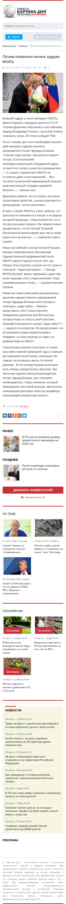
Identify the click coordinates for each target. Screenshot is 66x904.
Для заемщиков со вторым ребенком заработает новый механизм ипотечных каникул (29, 778)
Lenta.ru (24, 406)
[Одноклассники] (14, 416)
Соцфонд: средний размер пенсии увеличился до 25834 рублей (26, 827)
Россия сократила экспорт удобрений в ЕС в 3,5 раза (17, 687)
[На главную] (25, 12)
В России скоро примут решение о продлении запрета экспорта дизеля (32, 794)
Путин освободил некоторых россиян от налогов (40, 467)
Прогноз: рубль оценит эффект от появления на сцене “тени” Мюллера (48, 549)
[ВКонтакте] (5, 416)
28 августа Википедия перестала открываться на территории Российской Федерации (29, 760)
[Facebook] (10, 416)
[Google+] (19, 416)
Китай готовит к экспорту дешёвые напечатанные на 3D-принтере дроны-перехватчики (28, 742)
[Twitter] (24, 416)
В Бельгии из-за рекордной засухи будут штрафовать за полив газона (16, 647)
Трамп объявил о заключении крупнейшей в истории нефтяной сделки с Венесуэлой (31, 725)
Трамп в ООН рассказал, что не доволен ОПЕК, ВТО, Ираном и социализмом (17, 588)
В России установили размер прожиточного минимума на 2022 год (41, 440)
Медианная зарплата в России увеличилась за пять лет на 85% (47, 646)
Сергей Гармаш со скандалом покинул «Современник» (14, 549)
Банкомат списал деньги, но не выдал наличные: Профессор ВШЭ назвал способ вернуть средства (31, 811)
